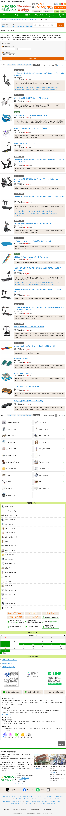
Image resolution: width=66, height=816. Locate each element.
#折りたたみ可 (55, 282)
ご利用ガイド (27, 16)
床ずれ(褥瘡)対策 (58, 798)
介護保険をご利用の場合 (8, 667)
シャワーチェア (11, 26)
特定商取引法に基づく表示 (20, 809)
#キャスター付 (19, 87)
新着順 (29, 65)
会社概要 (7, 809)
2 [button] (57, 65)
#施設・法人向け (49, 211)
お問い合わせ (60, 16)
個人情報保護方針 (35, 809)
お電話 (53, 772)
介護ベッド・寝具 (48, 798)
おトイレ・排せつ (60, 796)
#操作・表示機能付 (20, 89)
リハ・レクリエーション (27, 803)
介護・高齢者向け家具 (20, 798)
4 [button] (62, 65)
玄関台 (4, 26)
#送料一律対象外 (30, 89)
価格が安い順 (11, 65)
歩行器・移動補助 (6, 796)
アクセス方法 (38, 769)
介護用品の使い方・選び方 (9, 660)
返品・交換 (38, 15)
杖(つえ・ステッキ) (16, 796)
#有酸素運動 (53, 89)
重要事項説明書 (47, 809)
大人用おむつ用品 (8, 798)
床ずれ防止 (29, 26)
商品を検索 (33, 58)
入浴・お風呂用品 (50, 796)
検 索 (61, 25)
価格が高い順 (21, 65)
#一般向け (39, 87)
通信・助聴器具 (6, 801)
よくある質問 (49, 16)
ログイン (62, 11)
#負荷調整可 (45, 89)
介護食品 (27, 801)
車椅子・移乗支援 (39, 796)
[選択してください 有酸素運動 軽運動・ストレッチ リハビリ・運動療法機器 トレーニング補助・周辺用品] (8, 54)
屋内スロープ (20, 26)
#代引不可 (39, 89)
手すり (28, 798)
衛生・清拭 (44, 801)
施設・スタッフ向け (15, 803)
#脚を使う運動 (46, 87)
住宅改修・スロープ (36, 798)
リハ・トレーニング (30, 19)
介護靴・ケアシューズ (28, 796)
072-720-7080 (25, 778)
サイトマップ (59, 809)
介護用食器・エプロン (17, 801)
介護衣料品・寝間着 (35, 801)
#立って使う (18, 215)
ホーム (5, 15)
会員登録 (56, 11)
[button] (64, 65)
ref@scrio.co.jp (19, 783)
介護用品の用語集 (7, 663)
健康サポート (60, 801)
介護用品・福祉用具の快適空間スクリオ (12, 19)
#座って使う (54, 87)
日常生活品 (52, 801)
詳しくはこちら (6, 714)
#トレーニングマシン (29, 87)
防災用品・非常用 (51, 803)
